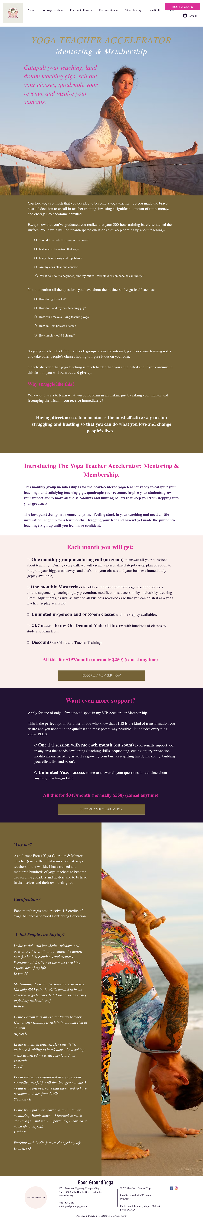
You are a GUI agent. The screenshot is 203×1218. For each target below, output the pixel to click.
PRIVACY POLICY (86, 1215)
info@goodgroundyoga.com (73, 1206)
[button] (31, 10)
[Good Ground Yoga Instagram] (176, 1188)
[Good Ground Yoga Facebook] (171, 1188)
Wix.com (146, 1195)
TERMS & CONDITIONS (113, 1215)
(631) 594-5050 (66, 1202)
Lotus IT (127, 1198)
